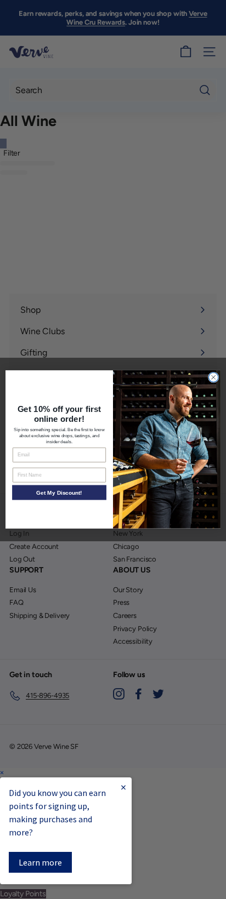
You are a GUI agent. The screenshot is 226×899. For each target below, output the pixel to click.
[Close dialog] (213, 377)
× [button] (2, 772)
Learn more (40, 862)
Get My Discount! (59, 493)
